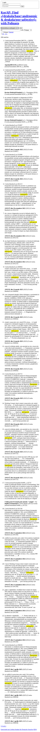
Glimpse (5, 32)
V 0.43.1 (3, 726)
